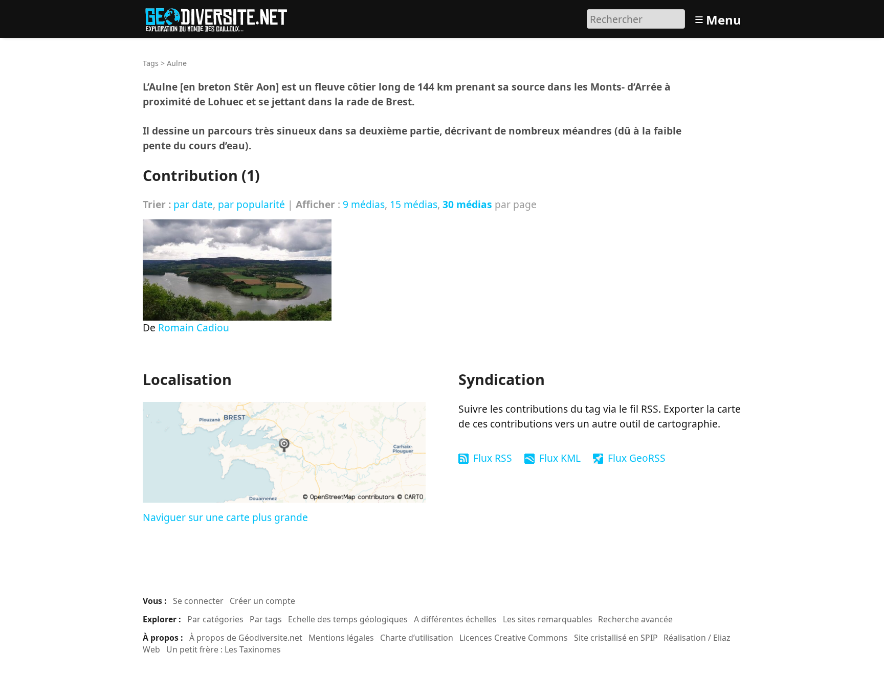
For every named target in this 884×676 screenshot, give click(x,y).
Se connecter (198, 600)
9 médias (364, 204)
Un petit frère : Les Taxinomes (223, 649)
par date (193, 204)
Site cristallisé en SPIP (616, 637)
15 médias (413, 204)
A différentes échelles (455, 619)
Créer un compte (262, 600)
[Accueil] (221, 18)
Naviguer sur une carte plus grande (225, 517)
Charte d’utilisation (416, 637)
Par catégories (215, 619)
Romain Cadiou (193, 327)
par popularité (251, 204)
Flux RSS (492, 458)
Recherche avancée (635, 619)
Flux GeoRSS (637, 458)
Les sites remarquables (547, 619)
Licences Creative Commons (513, 637)
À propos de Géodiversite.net (245, 637)
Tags (151, 63)
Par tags (266, 619)
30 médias (467, 204)
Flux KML (560, 458)
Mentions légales (341, 637)
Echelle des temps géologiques (348, 619)
